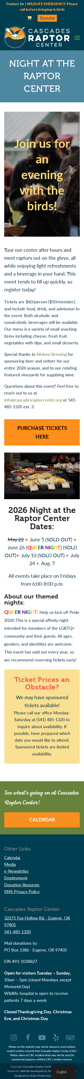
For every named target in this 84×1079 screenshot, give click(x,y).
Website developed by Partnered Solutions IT (47, 1071)
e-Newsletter (16, 871)
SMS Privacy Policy (22, 891)
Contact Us (15, 3)
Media (10, 864)
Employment (15, 878)
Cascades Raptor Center (37, 1067)
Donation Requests (21, 885)
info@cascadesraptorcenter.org (33, 400)
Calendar (42, 820)
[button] (77, 38)
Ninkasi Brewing (52, 354)
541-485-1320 (17, 931)
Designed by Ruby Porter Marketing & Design (42, 1076)
